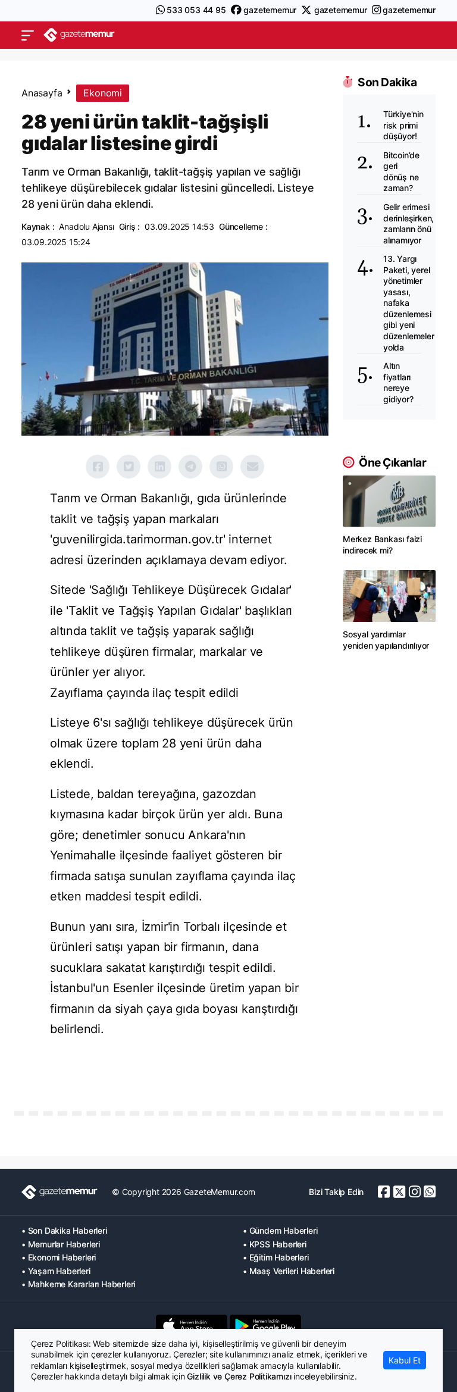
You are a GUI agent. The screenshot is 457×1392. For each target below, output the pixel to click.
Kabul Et (405, 1360)
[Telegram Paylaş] (190, 466)
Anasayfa (41, 93)
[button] (27, 35)
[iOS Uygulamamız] (191, 1326)
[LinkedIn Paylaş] (159, 466)
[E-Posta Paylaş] (252, 466)
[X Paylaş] (128, 466)
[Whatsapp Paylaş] (221, 466)
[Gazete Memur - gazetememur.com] (79, 35)
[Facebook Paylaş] (97, 466)
